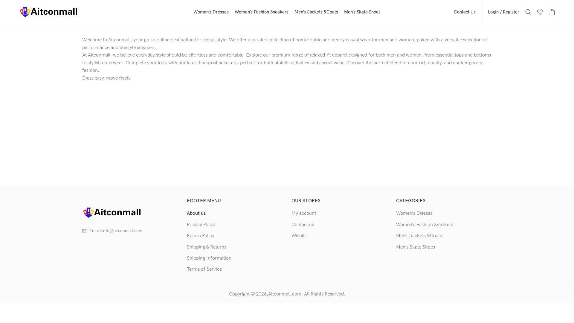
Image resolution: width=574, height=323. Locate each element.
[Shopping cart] (552, 12)
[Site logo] (49, 12)
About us (196, 213)
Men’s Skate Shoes (415, 247)
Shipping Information (209, 258)
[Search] (528, 12)
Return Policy (200, 236)
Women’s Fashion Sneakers (424, 225)
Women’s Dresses (414, 213)
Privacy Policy (201, 225)
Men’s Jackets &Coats (419, 236)
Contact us (302, 225)
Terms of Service (204, 269)
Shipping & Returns (206, 247)
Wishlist (299, 236)
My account (303, 213)
